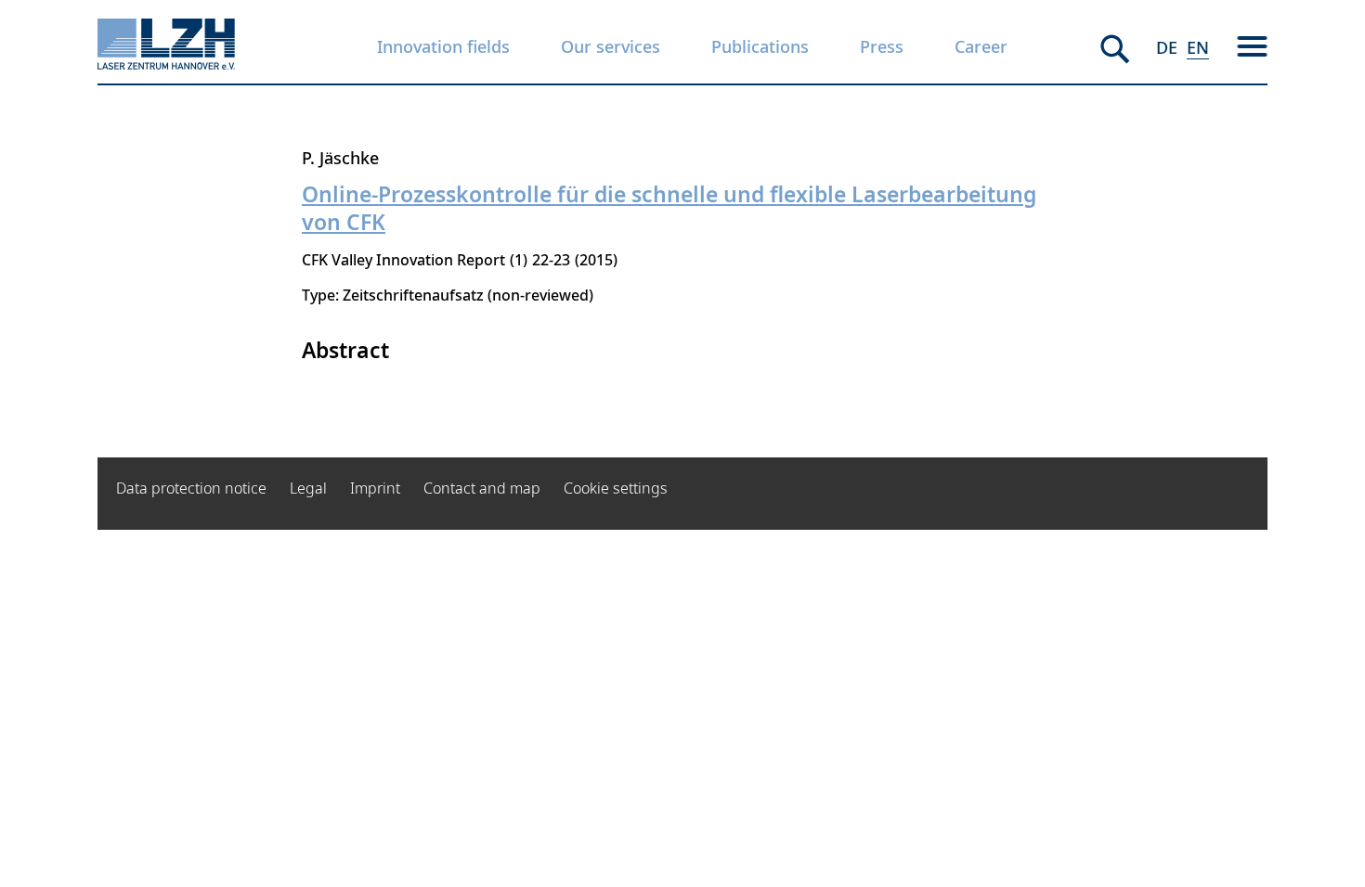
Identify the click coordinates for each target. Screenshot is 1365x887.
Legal (308, 488)
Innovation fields (443, 46)
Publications (760, 46)
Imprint (375, 488)
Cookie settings (616, 488)
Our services (610, 46)
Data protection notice (191, 488)
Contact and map (481, 488)
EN (1198, 47)
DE (1166, 47)
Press (882, 46)
